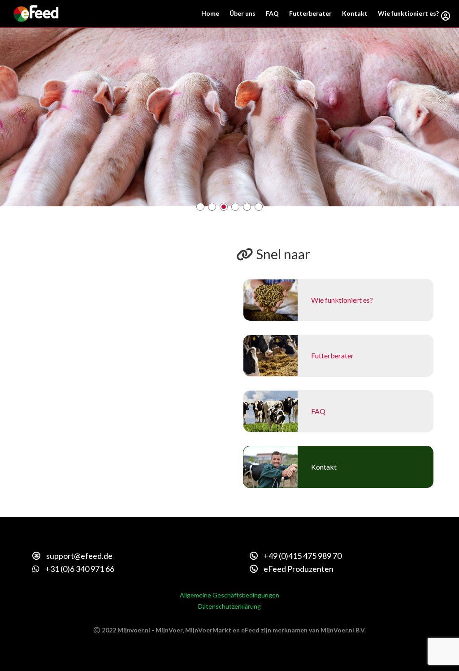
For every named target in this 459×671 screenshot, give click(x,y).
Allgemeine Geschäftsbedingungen (229, 595)
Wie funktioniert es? (408, 13)
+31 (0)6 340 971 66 (79, 569)
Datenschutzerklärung (229, 606)
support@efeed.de (79, 556)
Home (210, 13)
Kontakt (355, 13)
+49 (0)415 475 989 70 (302, 556)
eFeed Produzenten (297, 569)
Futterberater (310, 13)
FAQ (272, 13)
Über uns (242, 13)
